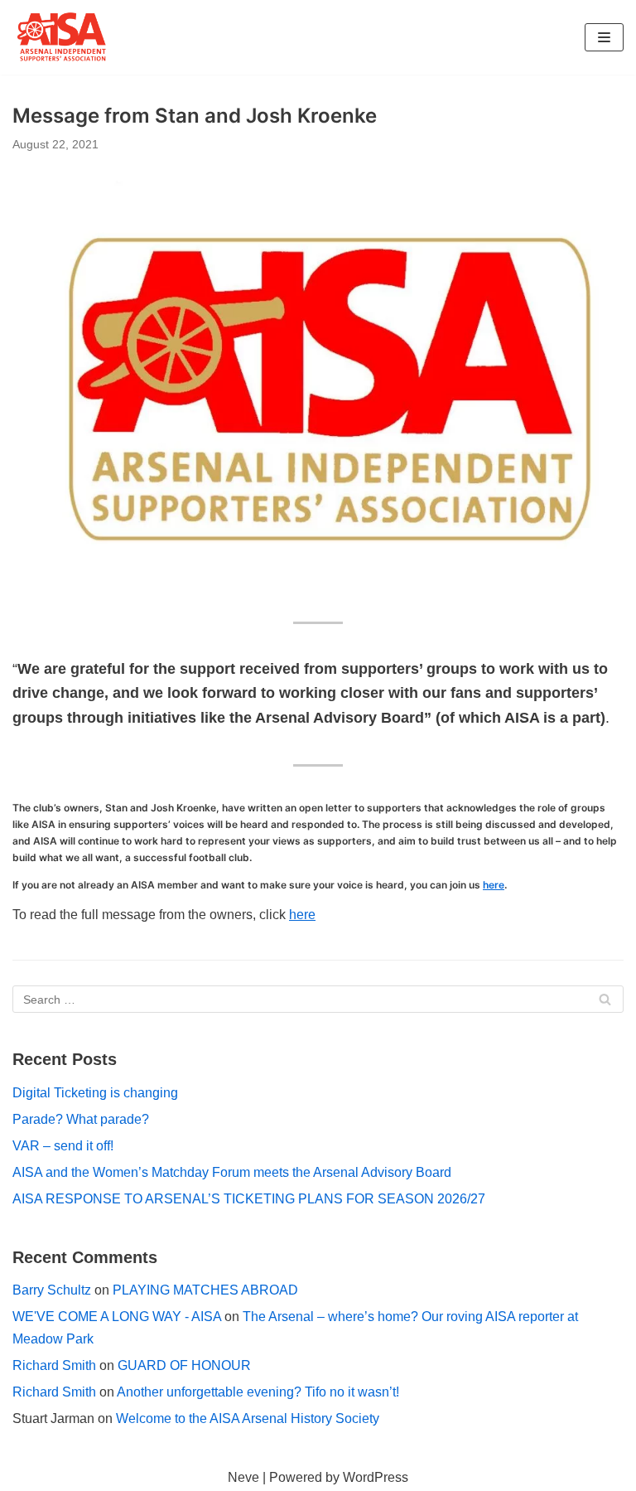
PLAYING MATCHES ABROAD (205, 1290)
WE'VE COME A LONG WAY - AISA (116, 1316)
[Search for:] (318, 999)
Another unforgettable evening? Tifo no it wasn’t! (258, 1392)
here (493, 885)
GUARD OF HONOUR (184, 1365)
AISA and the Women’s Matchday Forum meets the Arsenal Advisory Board (231, 1172)
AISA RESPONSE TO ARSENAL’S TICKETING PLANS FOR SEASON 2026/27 (248, 1199)
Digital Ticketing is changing (95, 1093)
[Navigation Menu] (604, 37)
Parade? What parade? (80, 1119)
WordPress (375, 1477)
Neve (243, 1477)
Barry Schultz (51, 1290)
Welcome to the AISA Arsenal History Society (247, 1418)
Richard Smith (54, 1365)
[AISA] (62, 37)
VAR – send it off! (62, 1146)
